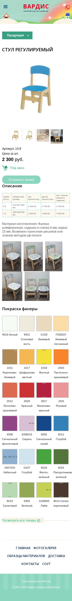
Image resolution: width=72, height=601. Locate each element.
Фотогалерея (44, 548)
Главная (23, 548)
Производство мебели (36, 7)
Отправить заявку (21, 179)
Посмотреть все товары (19, 520)
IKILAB (46, 581)
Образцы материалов (26, 556)
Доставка (56, 556)
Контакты (30, 564)
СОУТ (46, 564)
